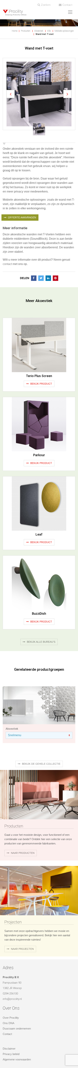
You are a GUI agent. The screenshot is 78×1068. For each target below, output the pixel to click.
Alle (49, 31)
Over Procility (11, 1017)
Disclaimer (9, 1048)
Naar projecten (22, 948)
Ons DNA (8, 1023)
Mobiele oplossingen (64, 31)
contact (7, 264)
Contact (66, 4)
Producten (25, 31)
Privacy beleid (11, 1054)
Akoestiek (38, 31)
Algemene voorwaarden (17, 1059)
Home (14, 31)
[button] (11, 94)
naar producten (22, 852)
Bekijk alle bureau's (40, 641)
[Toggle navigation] (70, 12)
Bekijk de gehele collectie (40, 763)
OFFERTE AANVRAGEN (21, 217)
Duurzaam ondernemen (17, 1028)
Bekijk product (41, 383)
